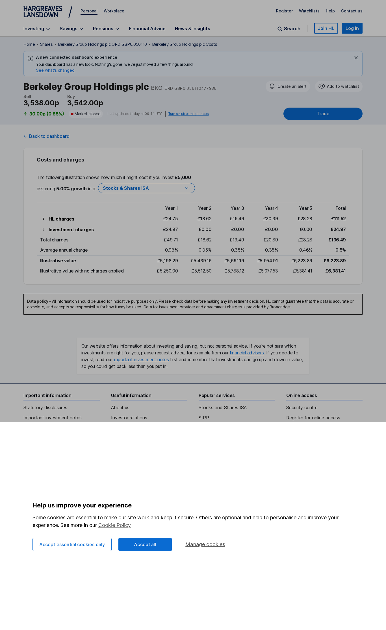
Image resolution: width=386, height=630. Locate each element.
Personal (89, 10)
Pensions (103, 28)
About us (120, 407)
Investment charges (71, 229)
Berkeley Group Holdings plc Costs (184, 44)
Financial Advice (147, 28)
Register (284, 10)
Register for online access (313, 417)
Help (330, 10)
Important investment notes (52, 417)
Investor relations (129, 417)
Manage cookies (205, 544)
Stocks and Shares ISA (223, 407)
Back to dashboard (49, 136)
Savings (68, 28)
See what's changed (55, 70)
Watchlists (309, 10)
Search (292, 28)
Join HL (326, 28)
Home (29, 44)
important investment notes (141, 359)
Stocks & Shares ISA (126, 188)
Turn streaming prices (188, 114)
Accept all (145, 544)
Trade (323, 113)
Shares (46, 44)
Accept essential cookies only (72, 544)
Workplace (114, 10)
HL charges (61, 219)
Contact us (352, 10)
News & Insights (192, 28)
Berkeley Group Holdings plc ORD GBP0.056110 (102, 44)
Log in (352, 28)
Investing (33, 28)
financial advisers (247, 353)
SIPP (204, 417)
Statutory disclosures (45, 407)
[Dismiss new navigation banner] (356, 57)
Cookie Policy (114, 525)
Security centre (302, 407)
